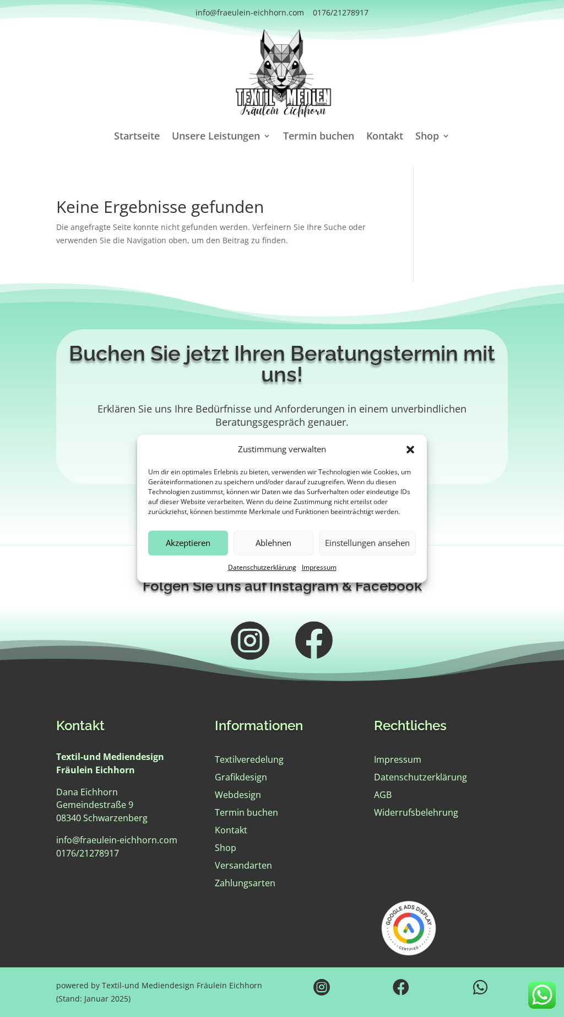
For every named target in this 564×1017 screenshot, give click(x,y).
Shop (427, 137)
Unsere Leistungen (216, 137)
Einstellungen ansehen (367, 543)
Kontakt (384, 137)
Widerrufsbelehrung (416, 812)
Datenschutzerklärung (262, 567)
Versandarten (243, 865)
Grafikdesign (241, 777)
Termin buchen (318, 137)
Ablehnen (273, 543)
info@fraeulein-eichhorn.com (250, 12)
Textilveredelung (249, 759)
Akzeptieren (188, 543)
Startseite (137, 137)
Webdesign (238, 795)
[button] (410, 449)
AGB (383, 795)
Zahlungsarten (245, 883)
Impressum (319, 567)
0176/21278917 (340, 12)
